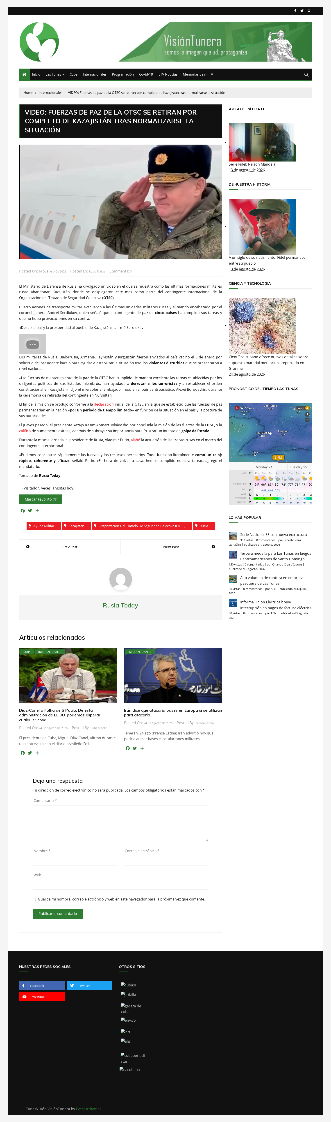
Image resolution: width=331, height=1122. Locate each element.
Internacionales (95, 74)
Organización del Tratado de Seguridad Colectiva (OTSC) (142, 526)
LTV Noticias (168, 74)
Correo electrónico (142, 850)
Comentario (45, 800)
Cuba (73, 74)
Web (37, 875)
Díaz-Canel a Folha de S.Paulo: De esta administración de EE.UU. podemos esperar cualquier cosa (59, 715)
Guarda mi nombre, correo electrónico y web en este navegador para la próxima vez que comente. (121, 899)
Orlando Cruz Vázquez (287, 564)
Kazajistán (76, 526)
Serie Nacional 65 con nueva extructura (273, 534)
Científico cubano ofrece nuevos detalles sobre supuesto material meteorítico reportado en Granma (268, 362)
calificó (25, 430)
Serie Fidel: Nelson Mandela (252, 164)
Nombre (42, 850)
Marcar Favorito (39, 499)
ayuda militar (43, 526)
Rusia (204, 526)
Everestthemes (88, 1108)
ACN (274, 589)
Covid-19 (146, 74)
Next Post (171, 547)
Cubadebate (99, 728)
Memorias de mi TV (198, 74)
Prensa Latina (204, 723)
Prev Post (69, 547)
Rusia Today (97, 271)
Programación (123, 74)
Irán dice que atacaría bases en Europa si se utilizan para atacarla (173, 713)
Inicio (36, 74)
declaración (104, 404)
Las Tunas (53, 74)
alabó (135, 439)
